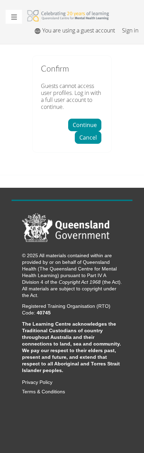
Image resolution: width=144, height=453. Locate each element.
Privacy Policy (37, 382)
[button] (14, 17)
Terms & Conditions (43, 391)
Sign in (130, 30)
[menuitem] (37, 30)
